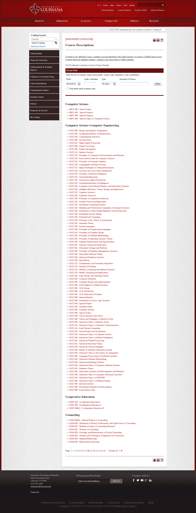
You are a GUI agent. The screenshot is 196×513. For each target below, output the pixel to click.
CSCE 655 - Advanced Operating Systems (86, 362)
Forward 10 (113, 451)
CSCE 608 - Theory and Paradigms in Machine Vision (91, 319)
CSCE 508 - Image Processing (81, 146)
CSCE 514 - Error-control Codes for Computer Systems (92, 158)
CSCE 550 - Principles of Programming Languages (90, 229)
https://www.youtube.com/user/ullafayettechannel (141, 480)
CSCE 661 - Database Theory (81, 368)
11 (97, 451)
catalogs (64, 506)
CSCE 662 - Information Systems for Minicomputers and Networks (96, 371)
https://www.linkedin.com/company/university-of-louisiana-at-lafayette (150, 480)
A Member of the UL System (53, 502)
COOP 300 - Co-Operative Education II (85, 405)
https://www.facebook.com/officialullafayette (134, 480)
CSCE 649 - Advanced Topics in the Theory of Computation (93, 353)
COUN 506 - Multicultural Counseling (84, 442)
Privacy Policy (114, 502)
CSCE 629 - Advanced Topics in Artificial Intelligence (91, 337)
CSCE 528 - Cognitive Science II (82, 195)
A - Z (99, 5)
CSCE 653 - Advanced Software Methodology (88, 359)
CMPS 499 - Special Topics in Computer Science (89, 119)
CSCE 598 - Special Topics (80, 313)
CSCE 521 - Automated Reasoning (83, 177)
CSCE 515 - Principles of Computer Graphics (87, 161)
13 (104, 451)
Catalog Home (36, 53)
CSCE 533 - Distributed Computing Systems (87, 205)
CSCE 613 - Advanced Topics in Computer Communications (94, 325)
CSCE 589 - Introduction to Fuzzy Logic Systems (89, 300)
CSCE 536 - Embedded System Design (85, 214)
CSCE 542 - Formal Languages (82, 226)
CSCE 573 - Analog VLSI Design (82, 266)
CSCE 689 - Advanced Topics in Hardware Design (89, 381)
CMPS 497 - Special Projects (81, 112)
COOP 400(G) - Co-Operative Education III (86, 408)
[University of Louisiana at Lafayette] (46, 13)
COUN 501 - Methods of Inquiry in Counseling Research (92, 426)
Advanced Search (38, 46)
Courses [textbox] (35, 39)
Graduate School (37, 97)
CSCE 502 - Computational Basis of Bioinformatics (90, 134)
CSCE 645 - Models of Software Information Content (90, 350)
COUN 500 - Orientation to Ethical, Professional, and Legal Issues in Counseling (102, 423)
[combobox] (138, 29)
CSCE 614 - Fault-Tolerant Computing (84, 328)
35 (122, 451)
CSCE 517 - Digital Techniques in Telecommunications (91, 168)
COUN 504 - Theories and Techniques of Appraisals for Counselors (96, 436)
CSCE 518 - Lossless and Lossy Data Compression (90, 171)
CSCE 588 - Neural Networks (81, 297)
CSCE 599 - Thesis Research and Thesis (86, 316)
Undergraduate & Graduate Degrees (41, 68)
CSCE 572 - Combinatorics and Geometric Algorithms (91, 263)
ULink (125, 5)
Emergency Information (133, 502)
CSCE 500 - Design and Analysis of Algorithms (88, 131)
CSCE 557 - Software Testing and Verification (87, 245)
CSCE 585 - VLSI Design (79, 288)
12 (101, 451)
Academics (86, 20)
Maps (112, 5)
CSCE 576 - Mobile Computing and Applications (88, 273)
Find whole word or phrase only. (83, 89)
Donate (151, 502)
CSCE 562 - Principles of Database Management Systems (93, 251)
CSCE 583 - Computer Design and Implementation (89, 282)
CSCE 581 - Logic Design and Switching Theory (88, 276)
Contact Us (35, 492)
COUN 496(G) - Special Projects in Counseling (88, 420)
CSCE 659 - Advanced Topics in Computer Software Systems (94, 365)
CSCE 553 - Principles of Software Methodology (89, 236)
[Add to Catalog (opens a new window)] (154, 40)
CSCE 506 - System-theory (80, 140)
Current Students (124, 10)
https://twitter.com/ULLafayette (138, 480)
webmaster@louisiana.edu (41, 486)
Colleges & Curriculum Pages (42, 76)
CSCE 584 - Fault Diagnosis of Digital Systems (88, 285)
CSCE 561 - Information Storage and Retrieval (88, 248)
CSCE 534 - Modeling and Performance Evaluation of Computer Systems (99, 208)
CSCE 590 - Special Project (80, 303)
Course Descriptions (38, 83)
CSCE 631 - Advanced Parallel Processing (86, 341)
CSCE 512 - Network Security (81, 152)
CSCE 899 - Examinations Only (82, 390)
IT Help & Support (76, 502)
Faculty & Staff (141, 10)
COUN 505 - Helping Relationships (83, 439)
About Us (39, 20)
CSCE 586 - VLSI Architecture (81, 291)
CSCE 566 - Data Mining (79, 260)
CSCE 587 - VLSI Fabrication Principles (85, 294)
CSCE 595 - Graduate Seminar (81, 310)
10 (94, 451)
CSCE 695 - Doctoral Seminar (81, 384)
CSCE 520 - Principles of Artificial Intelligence (88, 174)
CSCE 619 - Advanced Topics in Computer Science (90, 334)
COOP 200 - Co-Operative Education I (84, 402)
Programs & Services (38, 110)
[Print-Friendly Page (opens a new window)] (158, 40)
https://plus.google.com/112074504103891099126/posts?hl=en (146, 480)
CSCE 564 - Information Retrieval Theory (86, 254)
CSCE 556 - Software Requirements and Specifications (92, 242)
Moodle (131, 5)
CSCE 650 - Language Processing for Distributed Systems (93, 356)
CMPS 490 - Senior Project (80, 109)
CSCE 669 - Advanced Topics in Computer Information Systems (95, 375)
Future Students (108, 10)
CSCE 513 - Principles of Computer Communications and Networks (97, 155)
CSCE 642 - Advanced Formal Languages (86, 347)
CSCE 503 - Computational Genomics (84, 137)
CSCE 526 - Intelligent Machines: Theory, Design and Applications (96, 189)
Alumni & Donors (157, 10)
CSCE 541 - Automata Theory (81, 223)
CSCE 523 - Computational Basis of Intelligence (89, 183)
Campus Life (111, 20)
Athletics (134, 20)
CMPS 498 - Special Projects (81, 115)
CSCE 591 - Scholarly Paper (80, 307)
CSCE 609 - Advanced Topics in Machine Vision (89, 322)
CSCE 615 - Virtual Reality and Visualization (87, 331)
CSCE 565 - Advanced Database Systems (86, 257)
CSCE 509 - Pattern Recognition (82, 149)
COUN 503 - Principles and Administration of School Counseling (95, 432)
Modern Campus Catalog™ (125, 506)
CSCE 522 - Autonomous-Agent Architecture (87, 180)
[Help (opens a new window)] (161, 40)
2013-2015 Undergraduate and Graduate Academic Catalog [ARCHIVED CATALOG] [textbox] (138, 30)
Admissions (62, 20)
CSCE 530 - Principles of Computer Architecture (89, 198)
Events (105, 5)
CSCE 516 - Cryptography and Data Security (87, 165)
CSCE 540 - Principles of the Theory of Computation (90, 220)
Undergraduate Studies (39, 90)
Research (154, 20)
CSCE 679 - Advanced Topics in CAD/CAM (87, 378)
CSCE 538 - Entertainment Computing (84, 217)
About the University (38, 60)
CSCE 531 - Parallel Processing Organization (87, 202)
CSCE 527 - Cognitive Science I (82, 192)
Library (118, 5)
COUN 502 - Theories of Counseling (83, 429)
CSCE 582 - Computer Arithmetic (82, 279)
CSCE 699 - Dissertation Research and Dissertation (90, 387)
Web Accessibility (96, 502)
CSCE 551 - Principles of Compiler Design (86, 233)
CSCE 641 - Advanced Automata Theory (85, 344)
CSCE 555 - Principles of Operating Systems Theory (90, 239)
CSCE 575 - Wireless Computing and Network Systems (92, 270)
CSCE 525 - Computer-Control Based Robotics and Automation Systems (99, 186)
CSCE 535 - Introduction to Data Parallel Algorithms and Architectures (98, 211)
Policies (33, 103)
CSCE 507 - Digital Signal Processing (84, 143)
